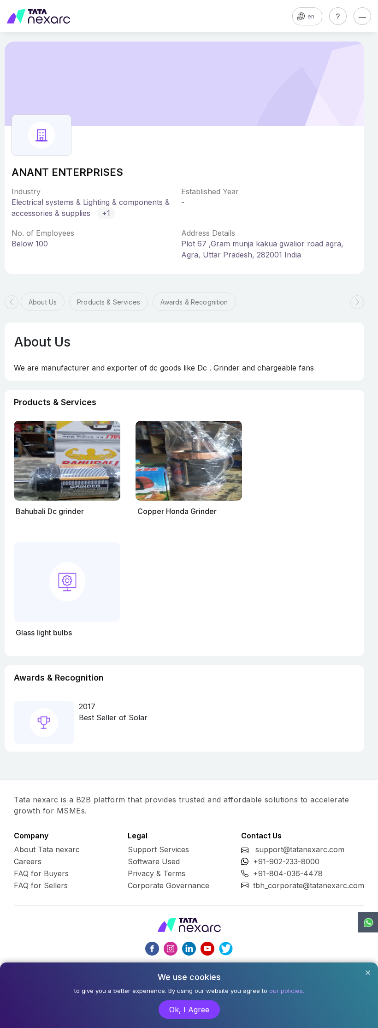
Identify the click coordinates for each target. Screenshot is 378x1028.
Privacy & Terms (156, 873)
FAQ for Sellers (41, 885)
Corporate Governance (168, 885)
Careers (27, 861)
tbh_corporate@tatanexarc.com (308, 885)
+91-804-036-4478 (288, 873)
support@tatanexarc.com (299, 849)
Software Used (154, 861)
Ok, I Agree (189, 1009)
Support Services (158, 849)
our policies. (286, 990)
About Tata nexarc (47, 849)
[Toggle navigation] (362, 16)
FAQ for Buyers (41, 873)
